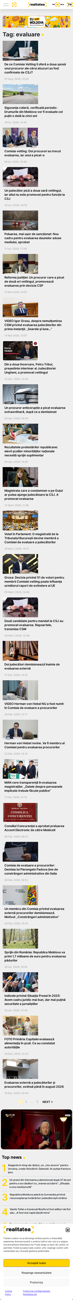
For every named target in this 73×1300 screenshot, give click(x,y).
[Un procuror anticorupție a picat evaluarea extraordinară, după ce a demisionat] (35, 394)
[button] (67, 1229)
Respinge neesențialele (37, 1272)
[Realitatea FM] (55, 4)
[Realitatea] (31, 4)
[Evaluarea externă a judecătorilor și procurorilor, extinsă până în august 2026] (35, 1069)
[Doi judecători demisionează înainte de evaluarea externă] (35, 651)
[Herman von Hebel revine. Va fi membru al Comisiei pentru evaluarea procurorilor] (35, 729)
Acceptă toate (36, 1263)
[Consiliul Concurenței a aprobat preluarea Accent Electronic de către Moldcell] (35, 812)
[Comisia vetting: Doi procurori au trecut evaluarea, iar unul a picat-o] (35, 137)
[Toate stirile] (12, 4)
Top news (12, 1157)
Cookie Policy (8, 1293)
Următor (47, 1102)
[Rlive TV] (68, 4)
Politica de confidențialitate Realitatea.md (36, 1293)
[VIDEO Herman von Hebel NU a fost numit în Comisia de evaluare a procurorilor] (35, 690)
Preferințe (36, 1282)
